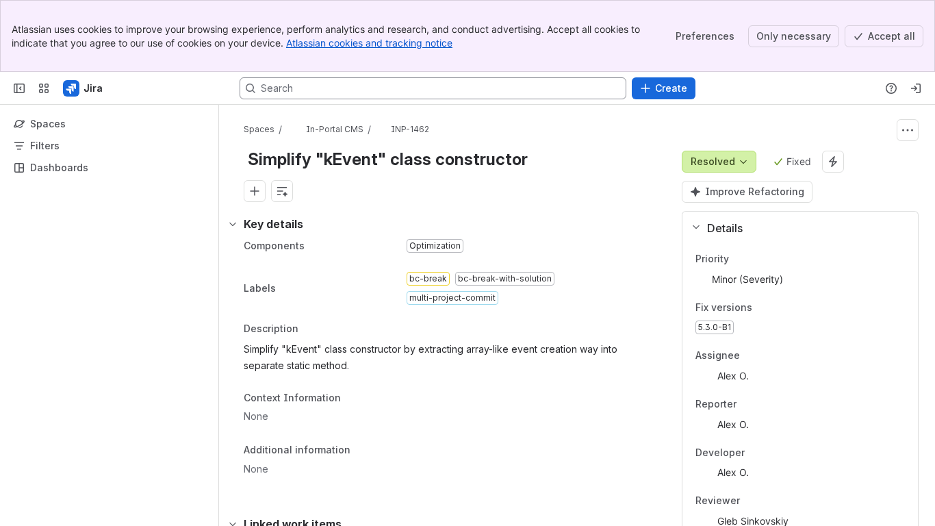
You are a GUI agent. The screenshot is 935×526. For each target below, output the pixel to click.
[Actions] (908, 130)
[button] (794, 228)
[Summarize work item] (282, 191)
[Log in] (916, 88)
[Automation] (833, 162)
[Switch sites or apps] (44, 88)
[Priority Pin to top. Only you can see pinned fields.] (739, 258)
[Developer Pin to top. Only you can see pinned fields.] (774, 452)
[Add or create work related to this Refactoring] (255, 191)
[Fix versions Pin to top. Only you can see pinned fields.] (763, 307)
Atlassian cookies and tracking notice (369, 43)
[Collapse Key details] (233, 224)
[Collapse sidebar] (19, 88)
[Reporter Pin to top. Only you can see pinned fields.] (747, 404)
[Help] (891, 88)
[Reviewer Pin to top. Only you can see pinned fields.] (770, 501)
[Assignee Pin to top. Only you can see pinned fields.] (750, 356)
